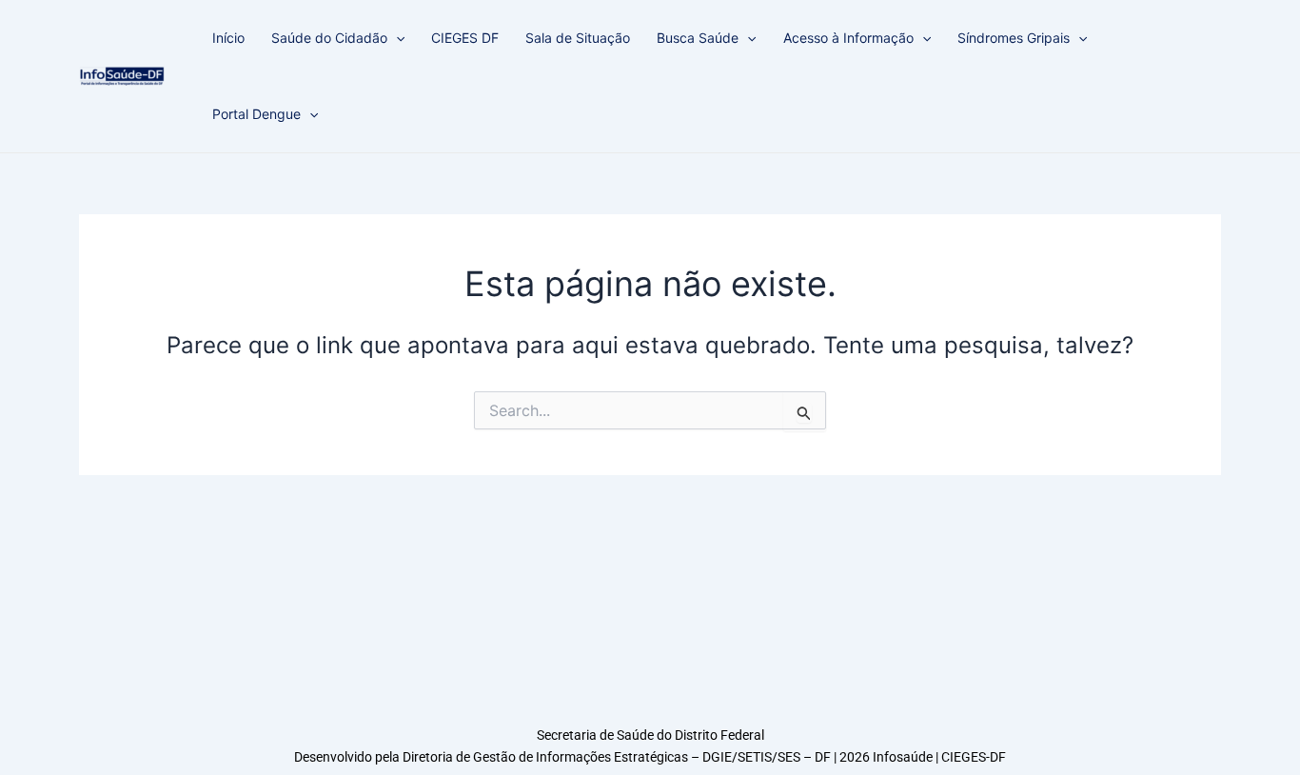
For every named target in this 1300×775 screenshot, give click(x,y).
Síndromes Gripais (1013, 38)
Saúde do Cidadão (329, 38)
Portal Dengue (256, 114)
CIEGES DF (465, 38)
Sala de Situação (577, 38)
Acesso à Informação (848, 38)
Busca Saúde (698, 38)
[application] (395, 38)
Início (228, 38)
